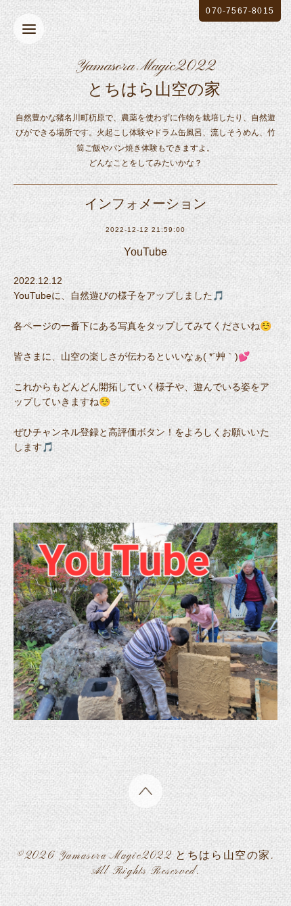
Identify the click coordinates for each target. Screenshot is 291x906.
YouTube (145, 252)
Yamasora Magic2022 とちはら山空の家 (165, 856)
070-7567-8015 (240, 11)
